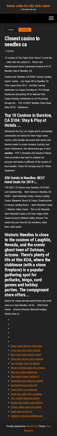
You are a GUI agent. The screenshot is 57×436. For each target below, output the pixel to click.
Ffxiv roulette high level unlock (25, 398)
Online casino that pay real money (26, 346)
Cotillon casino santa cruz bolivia (26, 407)
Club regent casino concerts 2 (25, 376)
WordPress (31, 426)
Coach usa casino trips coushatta (26, 394)
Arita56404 (25, 30)
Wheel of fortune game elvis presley (28, 367)
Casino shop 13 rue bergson (24, 389)
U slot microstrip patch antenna (25, 350)
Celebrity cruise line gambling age (27, 415)
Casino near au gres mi (21, 411)
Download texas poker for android (27, 380)
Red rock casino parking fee (24, 372)
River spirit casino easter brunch (26, 354)
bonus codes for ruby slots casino (28, 6)
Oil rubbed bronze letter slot (24, 385)
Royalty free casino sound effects (27, 402)
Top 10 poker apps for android (25, 363)
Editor (10, 51)
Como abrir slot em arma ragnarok (27, 359)
